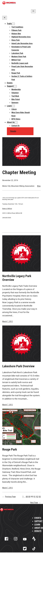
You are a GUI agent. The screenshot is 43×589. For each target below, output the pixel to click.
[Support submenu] (15, 86)
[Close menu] (4, 18)
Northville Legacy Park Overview (16, 278)
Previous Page (9, 496)
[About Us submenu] (16, 122)
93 (40, 496)
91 (35, 496)
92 (37, 496)
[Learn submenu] (13, 106)
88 (27, 496)
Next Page (35, 502)
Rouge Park (9, 449)
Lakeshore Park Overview (18, 366)
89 (29, 496)
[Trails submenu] (13, 24)
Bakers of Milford (7, 208)
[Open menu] (33, 11)
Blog (38, 186)
